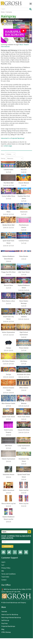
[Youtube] (20, 552)
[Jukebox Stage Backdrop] (23, 311)
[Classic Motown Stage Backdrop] (23, 177)
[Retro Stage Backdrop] (8, 206)
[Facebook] (3, 552)
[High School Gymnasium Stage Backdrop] (23, 327)
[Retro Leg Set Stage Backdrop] (23, 485)
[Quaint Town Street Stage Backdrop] (8, 411)
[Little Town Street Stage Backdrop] (23, 267)
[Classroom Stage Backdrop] (23, 206)
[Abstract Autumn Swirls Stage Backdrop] (8, 382)
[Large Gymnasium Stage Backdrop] (23, 440)
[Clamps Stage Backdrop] (8, 342)
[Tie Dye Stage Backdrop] (8, 369)
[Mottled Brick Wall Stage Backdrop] (8, 220)
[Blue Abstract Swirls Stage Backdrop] (8, 398)
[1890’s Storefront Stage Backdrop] (8, 485)
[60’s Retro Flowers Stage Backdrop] (8, 356)
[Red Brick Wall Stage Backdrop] (8, 177)
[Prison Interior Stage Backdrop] (23, 342)
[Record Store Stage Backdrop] (8, 280)
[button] (30, 3)
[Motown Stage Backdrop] (23, 398)
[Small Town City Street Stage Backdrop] (8, 311)
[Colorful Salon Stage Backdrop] (8, 164)
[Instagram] (15, 552)
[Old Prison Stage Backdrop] (8, 440)
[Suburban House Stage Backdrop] (8, 469)
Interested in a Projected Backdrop (12, 138)
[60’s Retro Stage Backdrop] (23, 356)
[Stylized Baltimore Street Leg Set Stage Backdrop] (8, 511)
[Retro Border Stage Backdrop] (23, 251)
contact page (7, 146)
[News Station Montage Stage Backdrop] (23, 296)
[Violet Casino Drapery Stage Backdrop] (8, 424)
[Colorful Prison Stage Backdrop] (23, 235)
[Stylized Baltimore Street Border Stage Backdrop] (8, 251)
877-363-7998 (16, 592)
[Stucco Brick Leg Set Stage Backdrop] (8, 498)
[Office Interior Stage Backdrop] (23, 382)
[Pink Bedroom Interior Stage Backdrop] (23, 220)
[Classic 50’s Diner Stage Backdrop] (23, 424)
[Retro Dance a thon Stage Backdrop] (8, 296)
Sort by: (3, 158)
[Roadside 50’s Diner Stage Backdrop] (23, 369)
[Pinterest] (26, 552)
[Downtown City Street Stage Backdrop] (23, 453)
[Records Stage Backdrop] (23, 164)
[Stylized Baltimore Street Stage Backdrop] (23, 280)
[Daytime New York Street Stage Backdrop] (23, 191)
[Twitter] (9, 552)
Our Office (6, 585)
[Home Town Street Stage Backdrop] (23, 411)
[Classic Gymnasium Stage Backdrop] (8, 453)
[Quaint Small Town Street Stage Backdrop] (23, 469)
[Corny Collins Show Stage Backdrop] (8, 191)
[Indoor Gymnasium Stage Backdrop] (8, 327)
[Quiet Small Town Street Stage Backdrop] (8, 235)
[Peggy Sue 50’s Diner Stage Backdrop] (8, 267)
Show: (2, 154)
